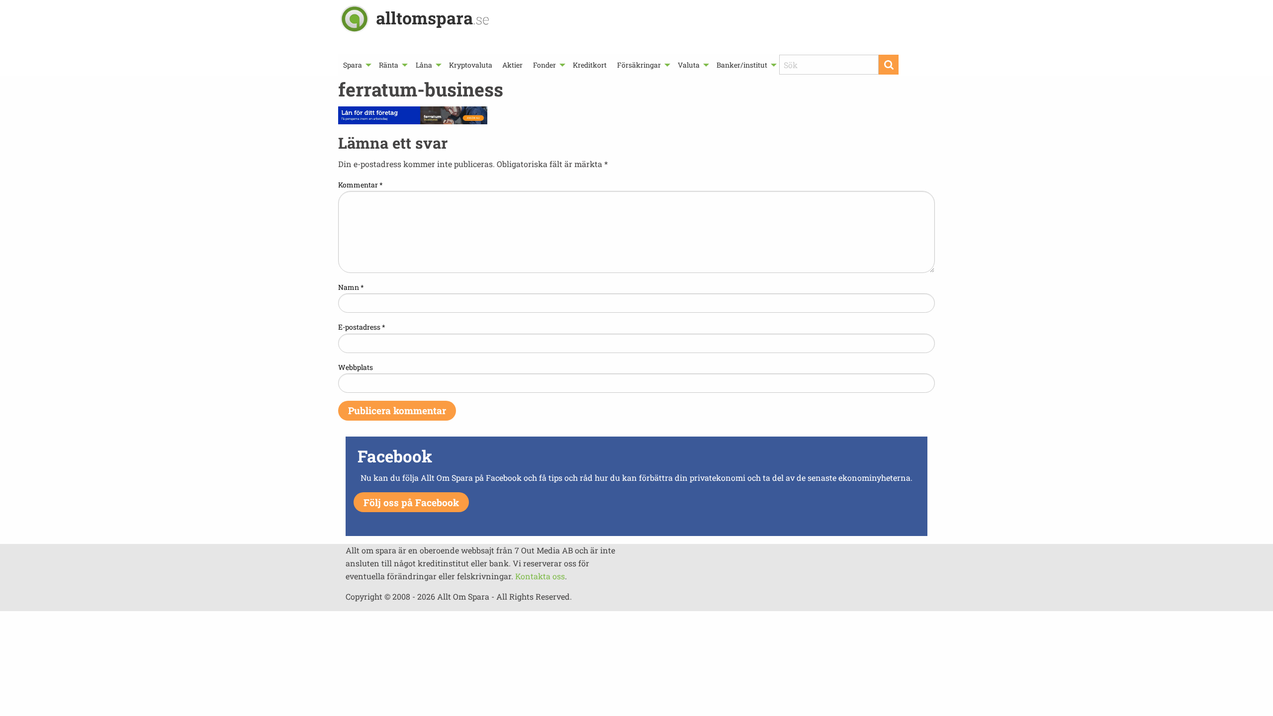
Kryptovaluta (470, 65)
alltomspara (432, 17)
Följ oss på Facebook (411, 502)
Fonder (544, 65)
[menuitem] (356, 65)
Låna (424, 65)
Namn (351, 287)
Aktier (512, 65)
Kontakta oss (540, 576)
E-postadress (361, 327)
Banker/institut (742, 65)
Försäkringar (639, 65)
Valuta (689, 65)
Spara (352, 65)
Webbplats (355, 367)
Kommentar (360, 184)
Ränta (388, 65)
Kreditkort (590, 65)
